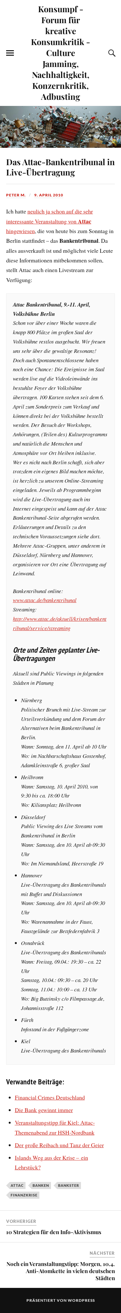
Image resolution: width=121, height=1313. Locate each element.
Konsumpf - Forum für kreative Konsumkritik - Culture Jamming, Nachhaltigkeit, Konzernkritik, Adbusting (60, 52)
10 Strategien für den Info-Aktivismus (53, 1231)
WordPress (81, 1300)
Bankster (68, 1185)
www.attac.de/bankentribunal (44, 600)
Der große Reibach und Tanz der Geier (59, 1145)
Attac (17, 1185)
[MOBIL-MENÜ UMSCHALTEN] (10, 53)
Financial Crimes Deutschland (50, 1097)
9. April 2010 (48, 195)
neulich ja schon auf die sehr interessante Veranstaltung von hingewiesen (49, 221)
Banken (41, 1185)
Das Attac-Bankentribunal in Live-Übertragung (60, 166)
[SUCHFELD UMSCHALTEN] (111, 53)
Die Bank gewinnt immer (44, 1110)
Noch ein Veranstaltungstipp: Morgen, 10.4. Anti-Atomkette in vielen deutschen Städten (60, 1270)
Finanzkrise (24, 1195)
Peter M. (16, 195)
